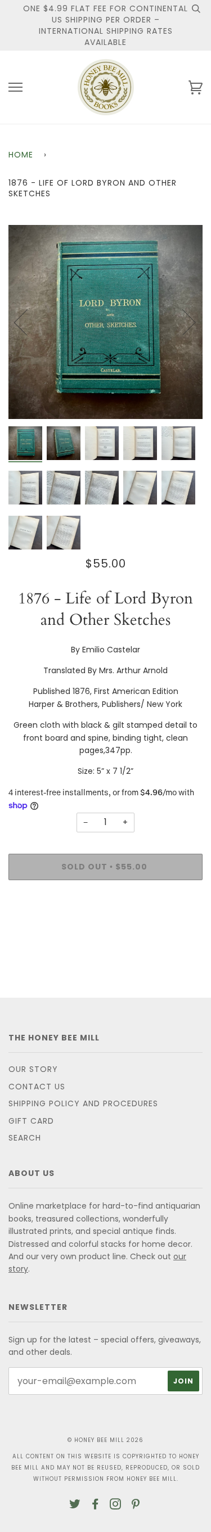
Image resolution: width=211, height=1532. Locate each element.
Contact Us (36, 1086)
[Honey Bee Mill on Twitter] (75, 1505)
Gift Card (31, 1121)
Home (20, 154)
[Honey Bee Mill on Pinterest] (136, 1505)
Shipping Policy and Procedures (83, 1103)
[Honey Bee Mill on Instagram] (116, 1505)
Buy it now (105, 901)
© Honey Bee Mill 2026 (105, 1440)
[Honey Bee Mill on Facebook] (95, 1505)
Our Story (33, 1069)
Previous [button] (27, 321)
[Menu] (15, 87)
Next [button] (182, 321)
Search (24, 1137)
